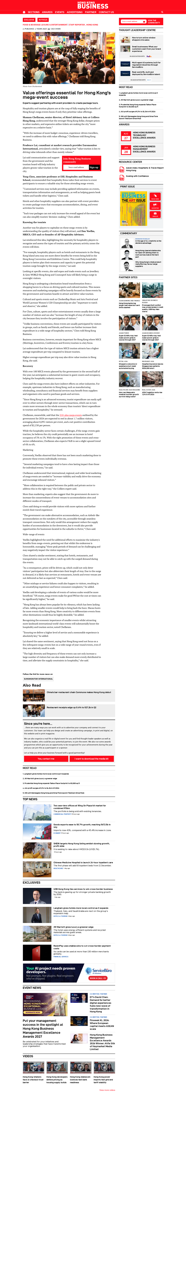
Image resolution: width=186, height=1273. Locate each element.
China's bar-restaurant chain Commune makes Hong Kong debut (79, 692)
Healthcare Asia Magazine (129, 390)
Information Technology (142, 239)
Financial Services (61, 956)
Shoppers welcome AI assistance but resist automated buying (128, 366)
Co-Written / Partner (98, 994)
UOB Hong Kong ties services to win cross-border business (83, 889)
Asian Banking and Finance (129, 300)
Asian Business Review (151, 333)
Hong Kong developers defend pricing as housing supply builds (56, 1080)
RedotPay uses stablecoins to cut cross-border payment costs (82, 947)
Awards (47, 12)
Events (59, 12)
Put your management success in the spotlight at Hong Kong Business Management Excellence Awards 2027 (43, 1028)
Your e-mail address (129, 21)
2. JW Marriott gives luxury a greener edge (40, 779)
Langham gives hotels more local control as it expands (81, 908)
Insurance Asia (148, 361)
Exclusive (29, 20)
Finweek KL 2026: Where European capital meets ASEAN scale (102, 1024)
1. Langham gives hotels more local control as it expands (46, 774)
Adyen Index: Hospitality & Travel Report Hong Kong (145, 169)
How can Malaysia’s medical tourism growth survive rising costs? (129, 394)
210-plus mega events (71, 415)
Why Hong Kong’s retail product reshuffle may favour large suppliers (148, 264)
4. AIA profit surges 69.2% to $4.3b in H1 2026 (41, 788)
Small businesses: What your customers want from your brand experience (146, 49)
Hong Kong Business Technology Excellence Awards (144, 135)
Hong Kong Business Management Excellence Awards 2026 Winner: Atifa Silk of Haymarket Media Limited (102, 1042)
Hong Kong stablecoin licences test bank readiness (80, 1080)
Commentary (128, 233)
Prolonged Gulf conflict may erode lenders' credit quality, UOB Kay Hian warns (152, 308)
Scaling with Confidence (137, 176)
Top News (30, 799)
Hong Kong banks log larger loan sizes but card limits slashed (129, 305)
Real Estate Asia (148, 390)
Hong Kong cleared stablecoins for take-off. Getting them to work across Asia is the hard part (148, 254)
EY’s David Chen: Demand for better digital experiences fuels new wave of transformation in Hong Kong (100, 1004)
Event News (32, 987)
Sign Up (155, 216)
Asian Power (124, 333)
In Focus (43, 20)
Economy (57, 833)
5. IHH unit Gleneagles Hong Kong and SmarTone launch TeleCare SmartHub (53, 793)
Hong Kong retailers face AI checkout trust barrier (33, 1080)
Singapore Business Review (150, 301)
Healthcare (58, 868)
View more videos (107, 1090)
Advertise (155, 208)
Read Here (155, 199)
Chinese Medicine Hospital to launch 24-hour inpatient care (83, 862)
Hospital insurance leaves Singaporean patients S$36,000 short (152, 366)
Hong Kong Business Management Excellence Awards (144, 149)
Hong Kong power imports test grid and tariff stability (103, 1080)
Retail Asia (123, 361)
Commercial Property (62, 814)
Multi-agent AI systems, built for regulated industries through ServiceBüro (146, 65)
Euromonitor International (38, 679)
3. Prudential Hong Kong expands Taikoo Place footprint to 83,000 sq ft (51, 783)
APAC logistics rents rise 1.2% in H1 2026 (152, 393)
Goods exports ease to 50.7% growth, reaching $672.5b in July (82, 825)
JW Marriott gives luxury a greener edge (74, 927)
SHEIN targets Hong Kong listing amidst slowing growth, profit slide (82, 844)
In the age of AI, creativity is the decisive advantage (148, 242)
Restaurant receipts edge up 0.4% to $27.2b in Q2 (71, 707)
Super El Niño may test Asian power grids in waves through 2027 (128, 338)
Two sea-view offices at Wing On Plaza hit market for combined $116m (80, 806)
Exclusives (31, 882)
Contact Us (106, 12)
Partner (90, 12)
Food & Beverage (32, 25)
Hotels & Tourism (60, 916)
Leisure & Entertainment (54, 25)
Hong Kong (92, 25)
